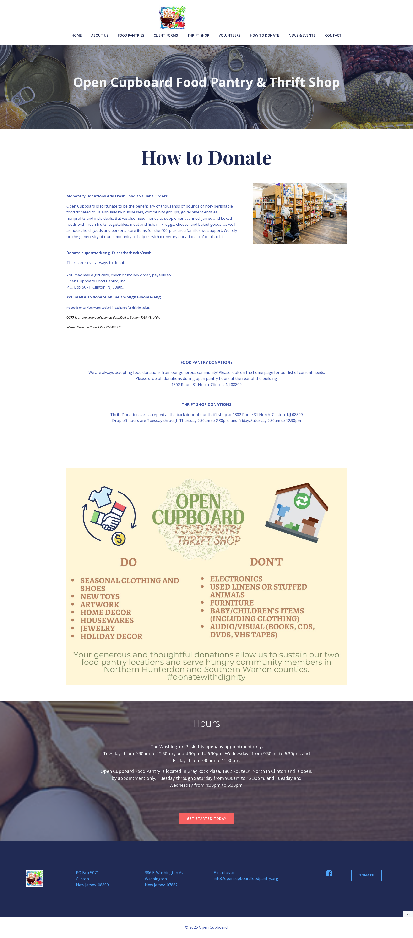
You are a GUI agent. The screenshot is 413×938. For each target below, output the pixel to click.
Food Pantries (131, 35)
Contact (333, 35)
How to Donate (264, 35)
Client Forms (166, 35)
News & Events (302, 35)
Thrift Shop (198, 35)
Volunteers (229, 35)
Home (77, 35)
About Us (99, 35)
